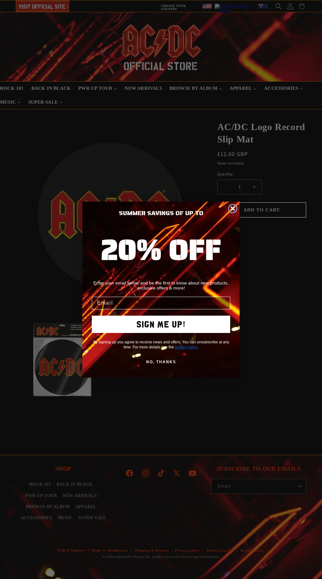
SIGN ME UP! (161, 324)
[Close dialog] (232, 208)
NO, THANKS (161, 362)
